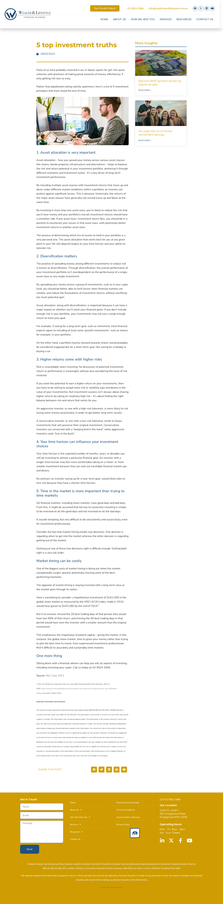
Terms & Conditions (125, 809)
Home (104, 19)
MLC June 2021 (55, 675)
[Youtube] (212, 8)
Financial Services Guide (127, 802)
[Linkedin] (206, 8)
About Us (119, 19)
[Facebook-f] (180, 840)
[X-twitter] (201, 8)
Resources (183, 19)
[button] (94, 769)
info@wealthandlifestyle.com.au (168, 8)
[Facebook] (195, 8)
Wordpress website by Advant (111, 887)
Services (166, 19)
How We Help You (143, 19)
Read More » (144, 90)
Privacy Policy (123, 824)
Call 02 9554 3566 (170, 799)
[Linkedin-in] (162, 840)
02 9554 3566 (135, 8)
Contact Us (204, 19)
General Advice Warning (128, 817)
